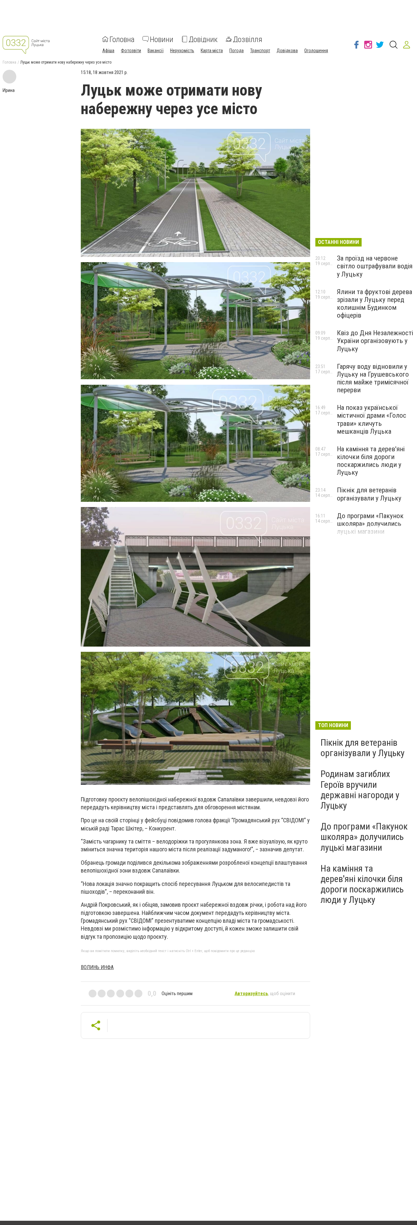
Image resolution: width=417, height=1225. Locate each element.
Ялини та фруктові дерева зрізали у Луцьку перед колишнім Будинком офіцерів (374, 303)
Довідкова (287, 50)
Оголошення (316, 50)
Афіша (108, 50)
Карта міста (212, 50)
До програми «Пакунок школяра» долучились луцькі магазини (370, 523)
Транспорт (260, 50)
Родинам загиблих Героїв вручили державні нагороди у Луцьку (360, 790)
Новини (161, 39)
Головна (122, 39)
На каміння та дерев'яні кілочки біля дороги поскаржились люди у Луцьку (371, 460)
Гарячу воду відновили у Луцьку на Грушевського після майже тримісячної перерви (373, 378)
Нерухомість (182, 50)
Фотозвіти (131, 50)
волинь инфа (97, 967)
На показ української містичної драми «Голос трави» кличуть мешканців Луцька (371, 419)
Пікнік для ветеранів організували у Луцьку (369, 494)
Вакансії (156, 50)
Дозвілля (247, 39)
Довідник (203, 39)
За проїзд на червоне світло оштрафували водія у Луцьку (374, 266)
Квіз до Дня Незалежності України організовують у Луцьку (375, 340)
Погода (236, 50)
